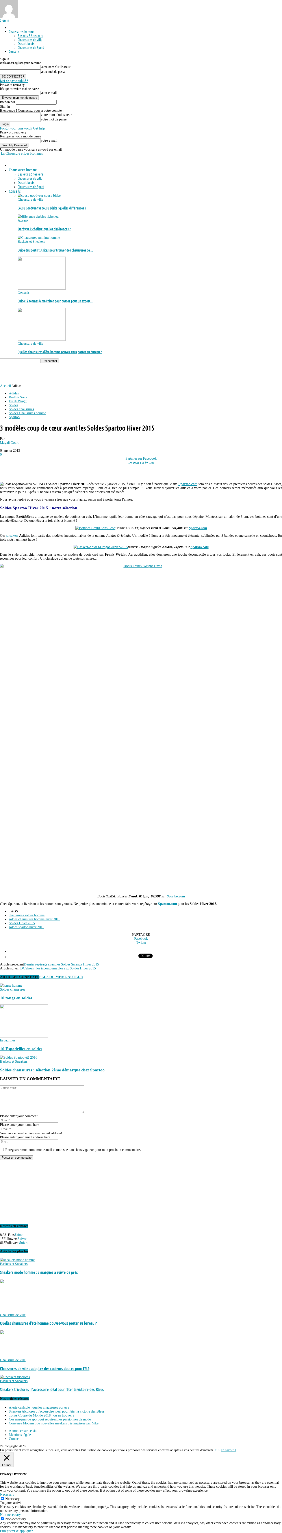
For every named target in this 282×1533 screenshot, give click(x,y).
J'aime (19, 1235)
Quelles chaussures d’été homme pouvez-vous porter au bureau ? (60, 352)
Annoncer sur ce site (23, 1431)
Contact (14, 1439)
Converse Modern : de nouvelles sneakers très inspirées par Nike (53, 1423)
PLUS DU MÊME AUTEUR (61, 977)
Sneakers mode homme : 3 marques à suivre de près (39, 1272)
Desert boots (26, 44)
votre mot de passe (53, 72)
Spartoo (14, 417)
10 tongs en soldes (16, 998)
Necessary (12, 1499)
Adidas (14, 393)
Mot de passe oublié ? (14, 81)
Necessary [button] (7, 1494)
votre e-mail (49, 93)
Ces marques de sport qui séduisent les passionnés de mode (50, 1419)
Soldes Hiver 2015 (22, 923)
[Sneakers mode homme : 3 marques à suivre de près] (17, 1260)
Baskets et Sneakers (31, 241)
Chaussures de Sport (31, 48)
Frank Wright (18, 401)
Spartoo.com (198, 528)
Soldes (13, 405)
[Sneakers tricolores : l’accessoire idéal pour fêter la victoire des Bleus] (15, 1377)
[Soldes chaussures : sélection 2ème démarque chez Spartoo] (18, 1057)
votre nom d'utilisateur (55, 67)
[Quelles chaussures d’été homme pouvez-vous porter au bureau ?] (42, 339)
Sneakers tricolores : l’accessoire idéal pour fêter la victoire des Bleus (52, 1389)
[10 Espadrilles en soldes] (24, 1036)
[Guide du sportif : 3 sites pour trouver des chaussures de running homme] (39, 237)
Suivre (21, 1239)
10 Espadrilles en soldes (21, 1049)
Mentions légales (20, 1435)
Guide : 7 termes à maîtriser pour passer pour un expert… (55, 301)
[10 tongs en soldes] (11, 985)
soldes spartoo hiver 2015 (26, 927)
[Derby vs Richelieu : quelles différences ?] (38, 216)
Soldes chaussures (21, 409)
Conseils (14, 52)
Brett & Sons (18, 397)
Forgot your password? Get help (22, 128)
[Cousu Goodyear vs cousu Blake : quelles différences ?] (39, 195)
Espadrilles (7, 1040)
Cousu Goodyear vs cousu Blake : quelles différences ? (52, 208)
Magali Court (9, 442)
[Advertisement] (80, 373)
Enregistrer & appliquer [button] (16, 1531)
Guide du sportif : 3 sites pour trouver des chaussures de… (55, 250)
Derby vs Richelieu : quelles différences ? (44, 229)
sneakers (12, 535)
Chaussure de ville (30, 199)
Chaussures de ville (30, 40)
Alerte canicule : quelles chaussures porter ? (39, 1407)
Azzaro (23, 220)
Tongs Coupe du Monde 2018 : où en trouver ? (41, 1415)
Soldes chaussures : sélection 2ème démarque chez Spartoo (52, 1070)
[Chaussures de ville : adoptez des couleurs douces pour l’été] (24, 1356)
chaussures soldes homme (27, 915)
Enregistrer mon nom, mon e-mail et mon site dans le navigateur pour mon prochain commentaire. (73, 1150)
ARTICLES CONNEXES (19, 977)
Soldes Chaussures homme (27, 413)
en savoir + (228, 1450)
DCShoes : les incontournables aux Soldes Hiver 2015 (58, 968)
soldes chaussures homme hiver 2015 (34, 919)
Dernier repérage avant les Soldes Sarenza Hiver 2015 (61, 964)
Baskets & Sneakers (30, 36)
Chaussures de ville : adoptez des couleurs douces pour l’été (44, 1368)
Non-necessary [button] (10, 1514)
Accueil (5, 386)
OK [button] (217, 1450)
